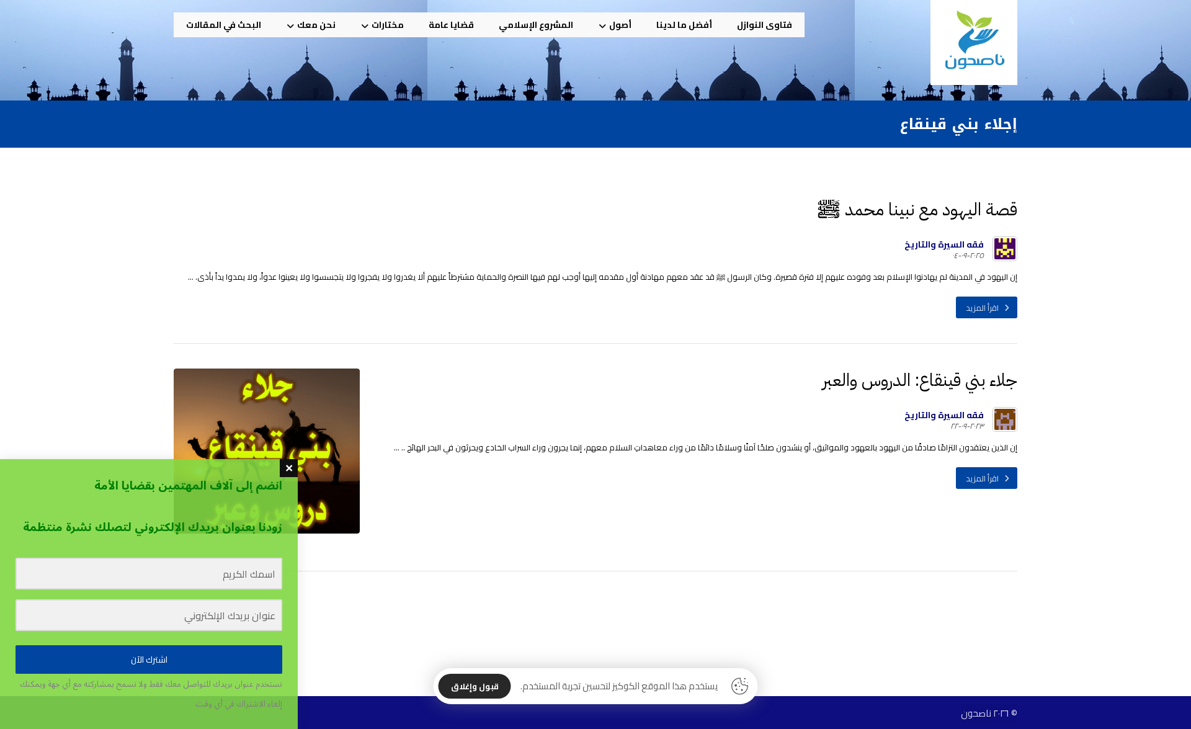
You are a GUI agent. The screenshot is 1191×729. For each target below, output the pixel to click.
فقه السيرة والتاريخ (944, 244)
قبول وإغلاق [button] (475, 686)
